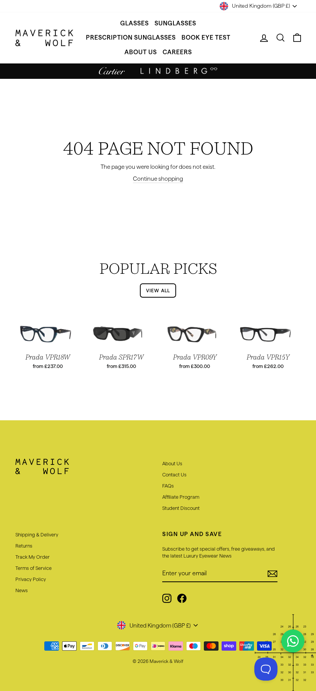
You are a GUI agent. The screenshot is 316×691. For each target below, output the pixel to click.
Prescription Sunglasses (131, 37)
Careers (177, 52)
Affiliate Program (180, 497)
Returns (23, 545)
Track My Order (32, 556)
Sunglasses (175, 23)
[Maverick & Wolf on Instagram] (166, 598)
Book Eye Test (206, 37)
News (21, 590)
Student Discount (181, 508)
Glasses (134, 23)
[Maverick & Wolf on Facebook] (182, 598)
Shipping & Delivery (36, 534)
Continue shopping (158, 178)
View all (158, 290)
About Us (140, 52)
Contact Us (174, 474)
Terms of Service (33, 568)
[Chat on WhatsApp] (292, 641)
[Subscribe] (272, 573)
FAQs (168, 485)
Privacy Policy (30, 579)
